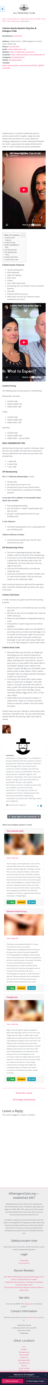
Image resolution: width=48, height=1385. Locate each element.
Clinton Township (24, 1368)
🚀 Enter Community (10, 1381)
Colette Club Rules (11, 257)
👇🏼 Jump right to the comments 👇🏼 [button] (24, 816)
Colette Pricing (10, 243)
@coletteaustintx (18, 57)
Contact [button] (21, 902)
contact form (32, 1317)
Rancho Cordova (24, 1371)
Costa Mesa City (24, 1363)
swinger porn (28, 1304)
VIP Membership (11, 250)
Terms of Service (24, 1263)
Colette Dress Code (11, 260)
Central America (13, 19)
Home (4, 19)
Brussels (24, 1366)
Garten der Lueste (24, 1093)
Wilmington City (24, 1352)
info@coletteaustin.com (17, 49)
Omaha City (24, 1358)
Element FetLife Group (17, 911)
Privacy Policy (24, 1260)
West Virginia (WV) (24, 1360)
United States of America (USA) (30, 19)
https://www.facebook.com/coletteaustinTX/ (28, 55)
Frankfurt (24, 1349)
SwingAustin (12, 997)
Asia (24, 1347)
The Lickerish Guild (15, 831)
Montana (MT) (24, 1355)
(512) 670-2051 (14, 47)
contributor (17, 36)
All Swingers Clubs (24, 13)
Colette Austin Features (10, 239)
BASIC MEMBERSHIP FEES (12, 246)
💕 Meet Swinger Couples (35, 1381)
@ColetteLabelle (15, 60)
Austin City (15, 21)
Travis (8, 21)
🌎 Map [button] (11, 902)
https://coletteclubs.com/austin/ (22, 52)
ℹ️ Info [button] (32, 902)
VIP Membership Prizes (11, 253)
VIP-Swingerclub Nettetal (24, 1099)
